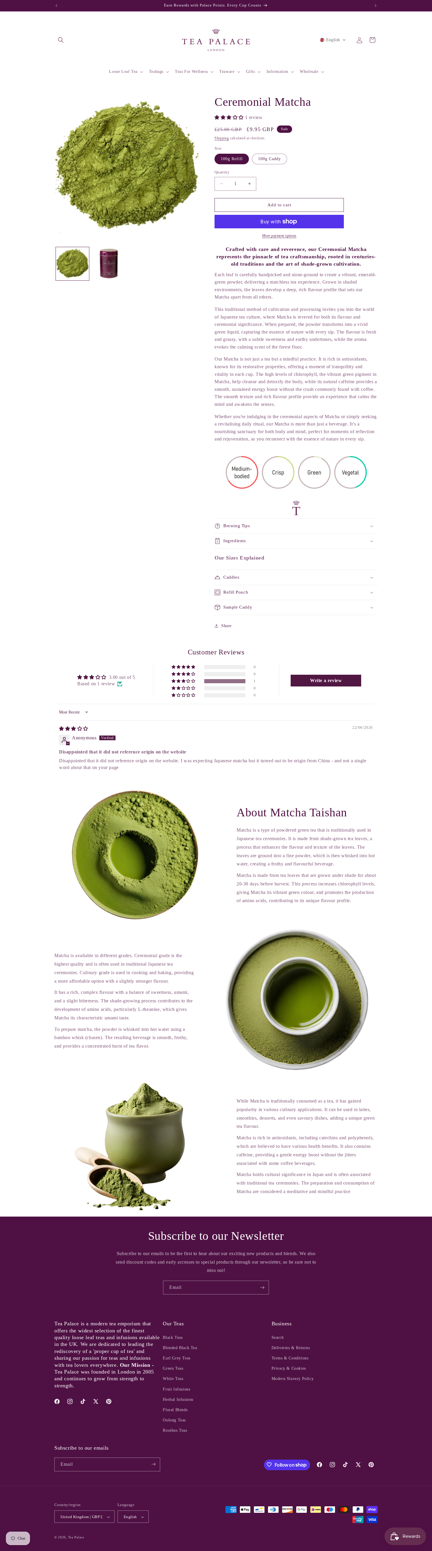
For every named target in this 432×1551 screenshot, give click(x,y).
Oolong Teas (174, 1420)
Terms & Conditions (290, 1358)
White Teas (173, 1379)
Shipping (222, 138)
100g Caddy (269, 159)
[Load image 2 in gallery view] (108, 263)
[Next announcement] (375, 5)
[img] (73, 728)
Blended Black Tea (180, 1348)
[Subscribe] (262, 1287)
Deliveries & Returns (291, 1348)
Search (278, 1337)
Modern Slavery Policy (293, 1379)
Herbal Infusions (178, 1399)
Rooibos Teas (175, 1430)
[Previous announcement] (56, 5)
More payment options (279, 236)
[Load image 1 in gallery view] (72, 263)
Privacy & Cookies (289, 1368)
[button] (60, 40)
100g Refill (232, 159)
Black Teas (172, 1337)
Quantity (222, 172)
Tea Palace (76, 1537)
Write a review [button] (326, 680)
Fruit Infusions (176, 1389)
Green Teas (173, 1368)
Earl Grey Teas (176, 1358)
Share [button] (226, 626)
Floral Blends (175, 1410)
